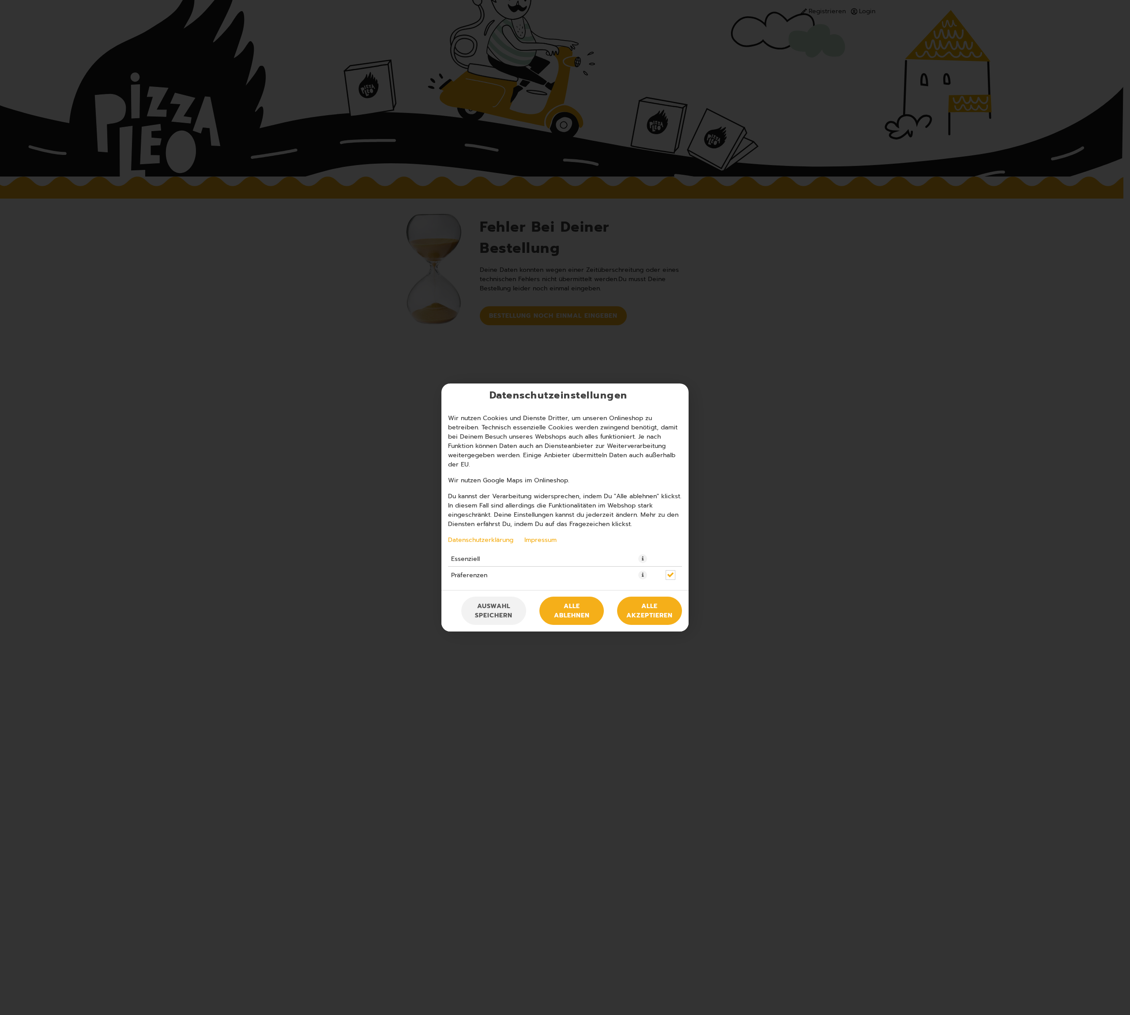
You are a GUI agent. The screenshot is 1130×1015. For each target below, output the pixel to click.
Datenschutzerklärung (480, 539)
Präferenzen (469, 575)
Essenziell (465, 558)
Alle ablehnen (572, 610)
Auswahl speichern (493, 610)
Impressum (540, 539)
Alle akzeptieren (649, 610)
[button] (642, 558)
